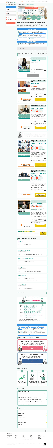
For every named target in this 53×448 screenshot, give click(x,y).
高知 (39, 312)
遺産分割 (23, 43)
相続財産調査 (37, 43)
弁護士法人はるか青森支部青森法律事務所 (25, 258)
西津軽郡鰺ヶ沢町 (25, 332)
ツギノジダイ (31, 437)
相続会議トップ (28, 1)
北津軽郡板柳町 (36, 35)
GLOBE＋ (24, 436)
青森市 (24, 268)
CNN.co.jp (16, 436)
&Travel (10, 436)
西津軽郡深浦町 (30, 332)
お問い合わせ (14, 444)
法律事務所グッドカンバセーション (24, 250)
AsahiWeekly (39, 438)
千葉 (30, 306)
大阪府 (32, 205)
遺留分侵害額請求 (30, 43)
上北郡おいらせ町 (28, 32)
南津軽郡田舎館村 (43, 332)
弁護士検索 (32, 1)
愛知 (24, 309)
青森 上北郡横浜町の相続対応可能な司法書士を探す (32, 360)
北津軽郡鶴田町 (40, 35)
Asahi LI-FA (31, 438)
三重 (30, 309)
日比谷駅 (41, 146)
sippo (23, 435)
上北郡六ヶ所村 (41, 32)
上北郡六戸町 (37, 32)
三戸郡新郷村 (31, 35)
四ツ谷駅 (40, 176)
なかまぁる (24, 438)
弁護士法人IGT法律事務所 (37, 108)
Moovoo (7, 438)
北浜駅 (40, 205)
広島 (24, 312)
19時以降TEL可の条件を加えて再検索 (43, 233)
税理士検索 (36, 1)
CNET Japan (16, 435)
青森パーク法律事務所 (22, 275)
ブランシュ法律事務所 (36, 203)
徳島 (36, 312)
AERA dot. (16, 438)
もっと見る (32, 38)
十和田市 (36, 62)
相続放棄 (26, 43)
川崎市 (31, 317)
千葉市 (33, 317)
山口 (28, 312)
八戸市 (24, 251)
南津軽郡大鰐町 (38, 332)
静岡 (26, 309)
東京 (24, 306)
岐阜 (28, 309)
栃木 (34, 306)
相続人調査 (34, 43)
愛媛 (37, 312)
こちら (34, 320)
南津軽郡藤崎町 (34, 332)
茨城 (32, 306)
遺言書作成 (20, 43)
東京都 (32, 146)
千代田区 (36, 146)
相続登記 (41, 43)
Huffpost (15, 437)
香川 (34, 312)
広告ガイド (10, 444)
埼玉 (29, 306)
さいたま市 (28, 317)
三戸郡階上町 (24, 35)
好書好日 (24, 437)
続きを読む (42, 116)
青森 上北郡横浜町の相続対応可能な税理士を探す (32, 347)
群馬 (36, 306)
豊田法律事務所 (35, 83)
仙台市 (25, 317)
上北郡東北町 (24, 32)
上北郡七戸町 (20, 32)
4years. (31, 435)
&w (8, 436)
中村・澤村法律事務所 (22, 284)
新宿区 (36, 176)
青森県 (32, 62)
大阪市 (36, 205)
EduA (7, 437)
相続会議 (31, 436)
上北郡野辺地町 (33, 32)
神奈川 (27, 306)
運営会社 (8, 444)
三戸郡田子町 (27, 35)
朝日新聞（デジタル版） (9, 435)
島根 (32, 312)
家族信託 (44, 43)
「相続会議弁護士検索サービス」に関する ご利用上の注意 (26, 319)
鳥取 (30, 312)
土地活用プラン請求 (45, 1)
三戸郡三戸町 (20, 35)
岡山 (26, 312)
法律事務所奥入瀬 (35, 61)
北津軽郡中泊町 (20, 332)
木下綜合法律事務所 (21, 267)
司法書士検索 (40, 1)
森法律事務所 (20, 241)
